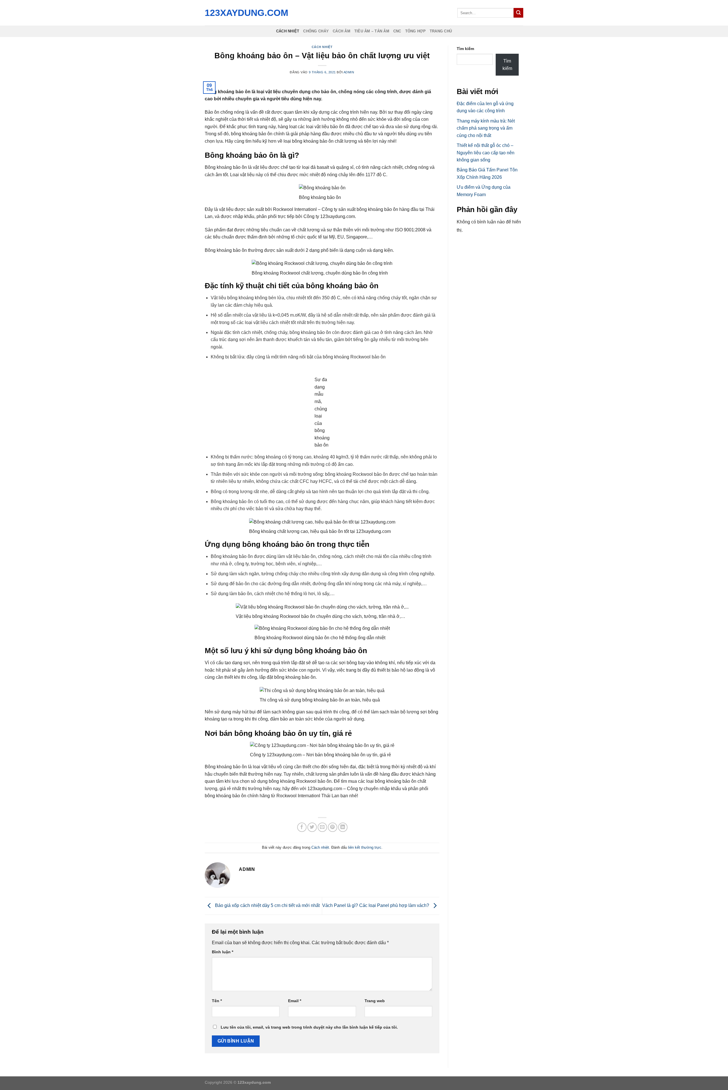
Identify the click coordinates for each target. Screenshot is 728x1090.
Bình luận (222, 952)
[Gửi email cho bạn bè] (322, 827)
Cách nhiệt (287, 31)
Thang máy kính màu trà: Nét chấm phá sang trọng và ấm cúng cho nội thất (486, 128)
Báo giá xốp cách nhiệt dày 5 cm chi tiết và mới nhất (267, 905)
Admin (349, 72)
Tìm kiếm (465, 48)
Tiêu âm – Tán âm (371, 31)
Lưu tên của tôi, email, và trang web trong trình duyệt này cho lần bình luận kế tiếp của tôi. (309, 1027)
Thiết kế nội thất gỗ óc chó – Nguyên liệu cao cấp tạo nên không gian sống (485, 152)
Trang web (375, 1000)
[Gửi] (518, 13)
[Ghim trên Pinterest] (332, 827)
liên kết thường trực (364, 847)
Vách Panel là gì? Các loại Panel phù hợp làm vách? (376, 905)
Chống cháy (316, 31)
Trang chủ (441, 31)
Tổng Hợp (415, 31)
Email (294, 1000)
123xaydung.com (245, 12)
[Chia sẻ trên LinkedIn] (343, 827)
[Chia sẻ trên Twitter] (312, 827)
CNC (397, 31)
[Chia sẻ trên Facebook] (302, 827)
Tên (217, 1000)
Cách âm (341, 31)
